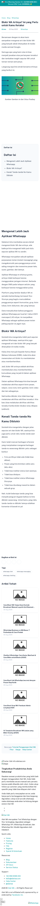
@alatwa (9, 884)
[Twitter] (14, 562)
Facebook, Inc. (17, 895)
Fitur (12, 749)
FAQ (7, 846)
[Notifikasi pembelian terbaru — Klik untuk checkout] (20, 904)
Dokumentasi (11, 862)
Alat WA (11, 888)
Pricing (9, 843)
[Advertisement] (20, 123)
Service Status (12, 867)
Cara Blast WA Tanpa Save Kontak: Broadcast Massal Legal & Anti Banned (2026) (18, 607)
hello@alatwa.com (13, 879)
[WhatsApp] (4, 562)
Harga (18, 749)
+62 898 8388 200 (13, 876)
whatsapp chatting (9, 575)
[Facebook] (9, 562)
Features (9, 841)
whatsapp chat (8, 571)
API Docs (9, 865)
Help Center (27, 749)
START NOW (11, 811)
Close (2, 902)
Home (4, 18)
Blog (8, 18)
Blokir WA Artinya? (14, 168)
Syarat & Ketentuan (14, 851)
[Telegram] (19, 562)
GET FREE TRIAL (16, 808)
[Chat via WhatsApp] (33, 903)
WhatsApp (15, 18)
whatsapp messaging (24, 571)
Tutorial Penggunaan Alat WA (24, 747)
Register (9, 849)
